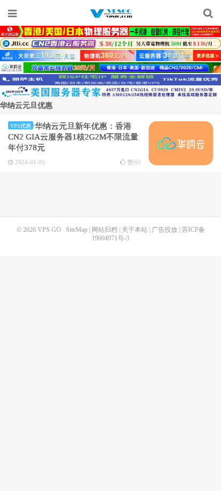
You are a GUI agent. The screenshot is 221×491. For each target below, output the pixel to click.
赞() (134, 162)
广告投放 (165, 229)
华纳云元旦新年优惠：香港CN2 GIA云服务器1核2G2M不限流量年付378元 (73, 137)
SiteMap (76, 229)
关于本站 (135, 229)
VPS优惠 (20, 126)
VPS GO (110, 13)
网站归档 (104, 229)
